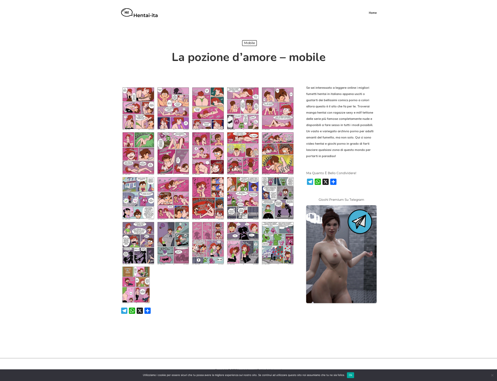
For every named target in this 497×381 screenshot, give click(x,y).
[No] (492, 375)
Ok (350, 375)
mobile (249, 43)
